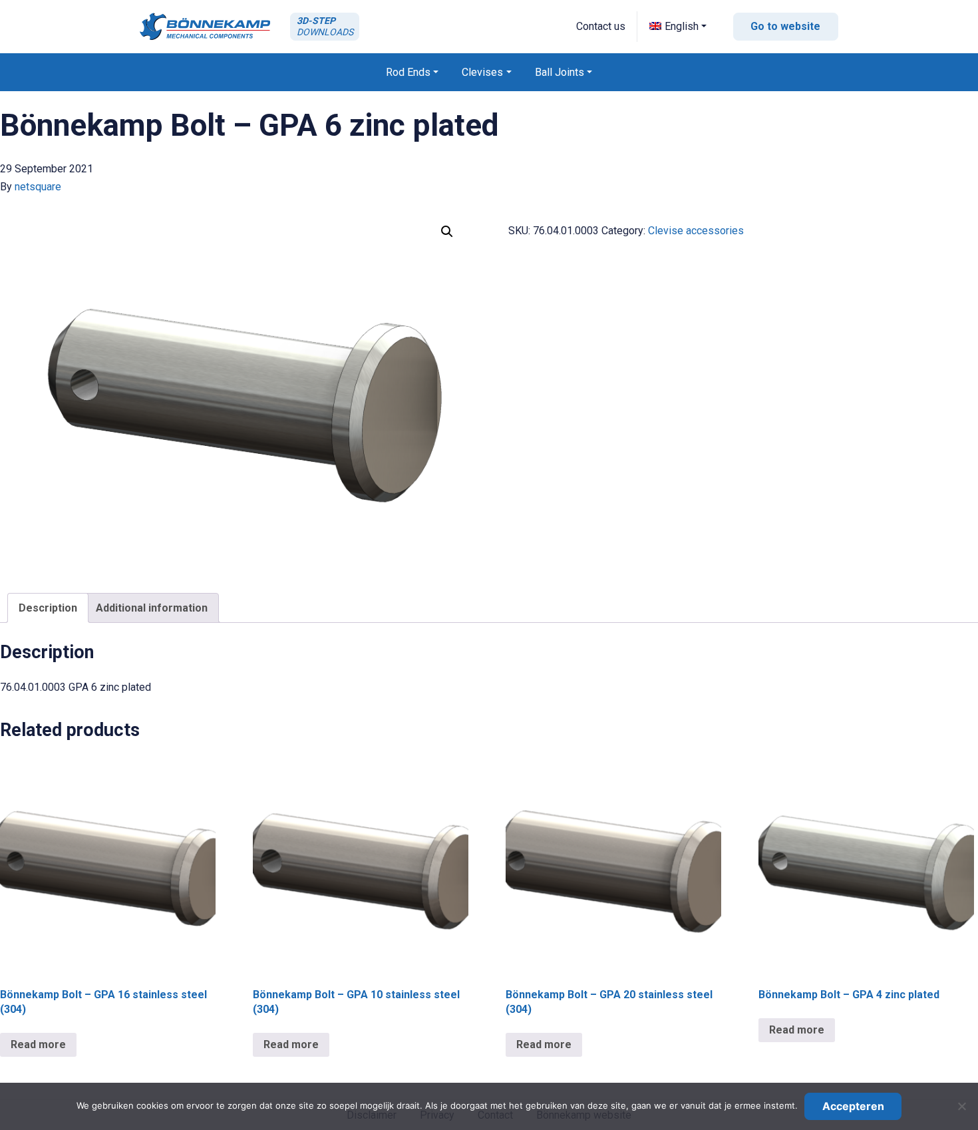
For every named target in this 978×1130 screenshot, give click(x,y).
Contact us (600, 26)
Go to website (785, 26)
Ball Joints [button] (559, 72)
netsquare (38, 186)
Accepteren (853, 1106)
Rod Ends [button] (408, 72)
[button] (678, 26)
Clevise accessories (696, 230)
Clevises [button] (482, 72)
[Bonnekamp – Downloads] (205, 26)
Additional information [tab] (152, 608)
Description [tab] (48, 608)
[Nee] (961, 1106)
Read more (38, 1044)
